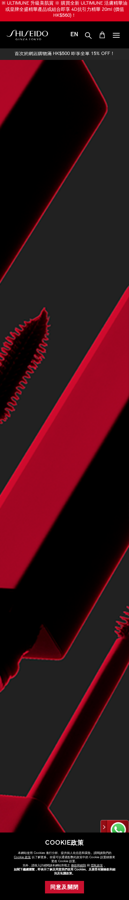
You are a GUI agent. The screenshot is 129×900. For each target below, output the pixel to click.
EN (74, 35)
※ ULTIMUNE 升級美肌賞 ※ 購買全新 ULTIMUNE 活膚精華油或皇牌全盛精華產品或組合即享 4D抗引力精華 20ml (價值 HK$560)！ (64, 9)
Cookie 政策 (22, 857)
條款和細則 (78, 865)
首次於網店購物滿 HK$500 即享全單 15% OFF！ (65, 54)
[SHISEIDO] (27, 35)
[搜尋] (88, 36)
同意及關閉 (64, 887)
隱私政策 (97, 865)
